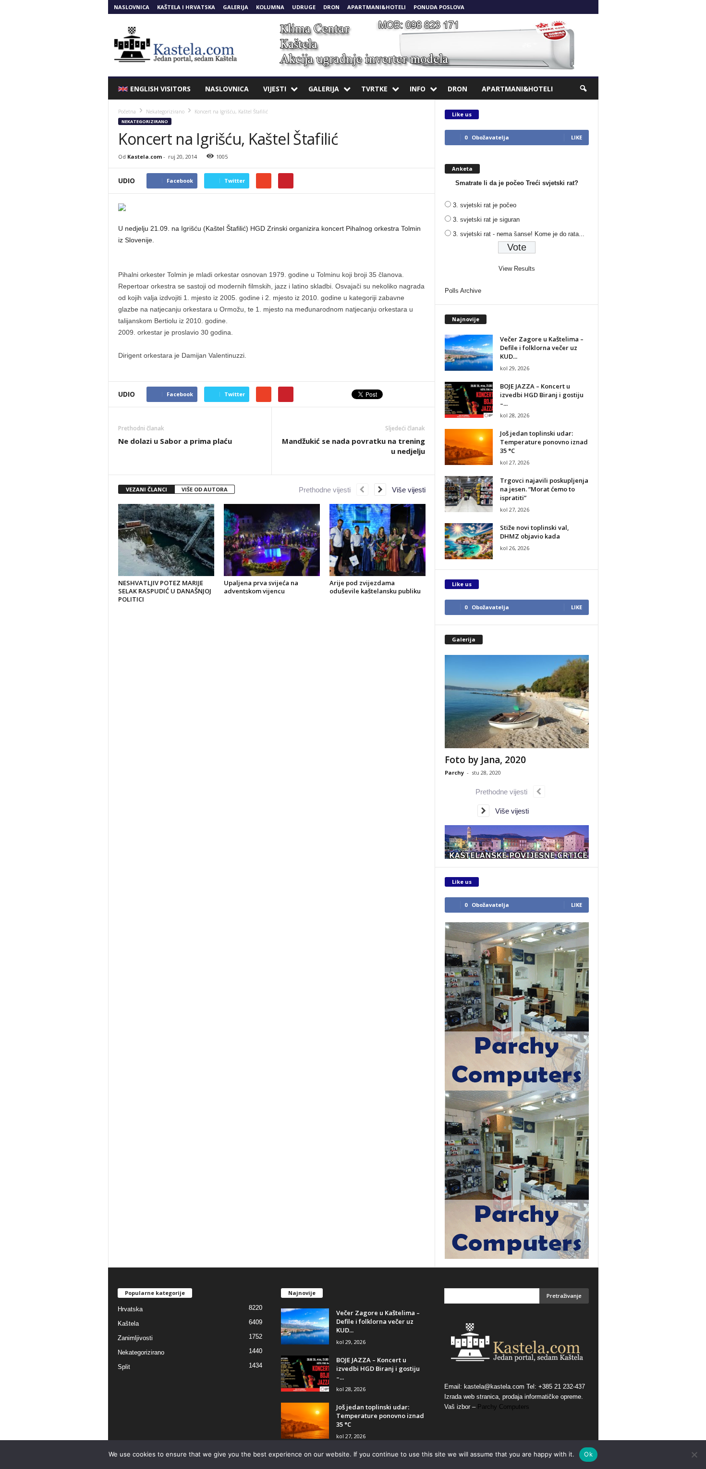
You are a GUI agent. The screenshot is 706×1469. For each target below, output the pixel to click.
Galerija (235, 7)
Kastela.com (144, 156)
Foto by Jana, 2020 (485, 759)
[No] (694, 1454)
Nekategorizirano (145, 121)
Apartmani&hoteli (376, 7)
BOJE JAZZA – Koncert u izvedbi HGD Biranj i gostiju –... (542, 395)
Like (576, 137)
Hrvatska (130, 1309)
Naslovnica (131, 7)
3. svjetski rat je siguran (486, 219)
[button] (584, 89)
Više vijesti (406, 490)
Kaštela (128, 1323)
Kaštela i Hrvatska (186, 7)
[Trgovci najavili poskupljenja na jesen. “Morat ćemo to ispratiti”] (469, 494)
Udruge (304, 7)
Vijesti (274, 88)
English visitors (160, 88)
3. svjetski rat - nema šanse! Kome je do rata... (518, 234)
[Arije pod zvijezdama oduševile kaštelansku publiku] (377, 540)
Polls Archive (463, 290)
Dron (331, 7)
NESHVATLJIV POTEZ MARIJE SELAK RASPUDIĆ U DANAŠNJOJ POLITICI (164, 590)
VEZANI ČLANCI (146, 489)
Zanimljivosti (135, 1338)
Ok (588, 1454)
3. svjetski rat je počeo (484, 205)
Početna (127, 111)
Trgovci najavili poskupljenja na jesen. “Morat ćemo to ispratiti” (544, 489)
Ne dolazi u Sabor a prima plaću (175, 441)
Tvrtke (374, 88)
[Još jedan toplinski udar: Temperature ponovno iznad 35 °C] (469, 447)
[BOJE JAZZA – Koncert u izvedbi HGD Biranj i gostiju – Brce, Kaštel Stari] (469, 400)
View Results (517, 268)
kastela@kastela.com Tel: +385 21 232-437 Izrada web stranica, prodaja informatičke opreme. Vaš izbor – (514, 1396)
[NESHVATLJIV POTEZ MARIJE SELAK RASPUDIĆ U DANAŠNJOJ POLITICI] (166, 540)
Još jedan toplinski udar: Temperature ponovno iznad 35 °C (544, 442)
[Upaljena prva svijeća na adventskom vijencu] (272, 540)
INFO (418, 88)
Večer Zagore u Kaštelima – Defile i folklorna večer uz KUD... (542, 348)
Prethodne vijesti (327, 490)
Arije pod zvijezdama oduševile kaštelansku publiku (375, 586)
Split (124, 1366)
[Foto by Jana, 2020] (517, 701)
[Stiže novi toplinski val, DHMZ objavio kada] (469, 541)
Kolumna (270, 7)
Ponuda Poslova (439, 7)
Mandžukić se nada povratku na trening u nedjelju (353, 446)
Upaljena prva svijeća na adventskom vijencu (261, 586)
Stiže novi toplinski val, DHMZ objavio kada (534, 531)
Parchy (454, 772)
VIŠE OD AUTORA (205, 489)
